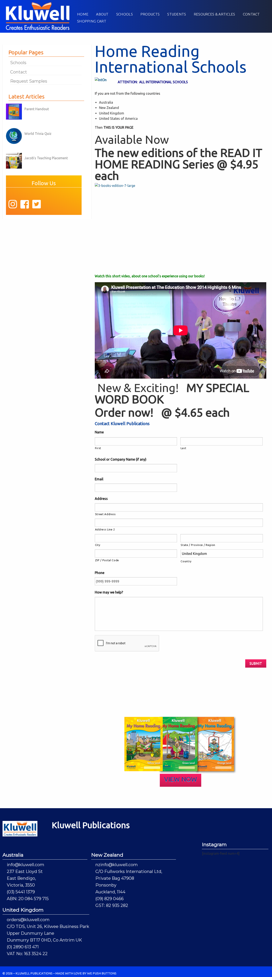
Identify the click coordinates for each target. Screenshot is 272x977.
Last (183, 448)
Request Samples (28, 81)
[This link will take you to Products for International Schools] (181, 228)
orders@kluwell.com (28, 919)
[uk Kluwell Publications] (37, 16)
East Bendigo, (21, 878)
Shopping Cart (91, 21)
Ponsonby (105, 885)
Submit (255, 663)
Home (82, 14)
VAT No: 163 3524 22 (27, 953)
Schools (124, 14)
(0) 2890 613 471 (23, 946)
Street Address (105, 514)
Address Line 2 (105, 529)
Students (176, 14)
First (98, 448)
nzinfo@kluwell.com (116, 864)
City (97, 544)
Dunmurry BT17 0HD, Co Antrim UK (44, 940)
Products (150, 14)
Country (186, 561)
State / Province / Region (198, 544)
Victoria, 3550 (21, 885)
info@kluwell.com (25, 864)
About (102, 14)
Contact (251, 14)
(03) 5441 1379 (21, 891)
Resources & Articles (214, 14)
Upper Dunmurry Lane (30, 933)
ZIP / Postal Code (107, 560)
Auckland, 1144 (110, 891)
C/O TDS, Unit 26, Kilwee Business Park (48, 926)
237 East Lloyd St (25, 871)
